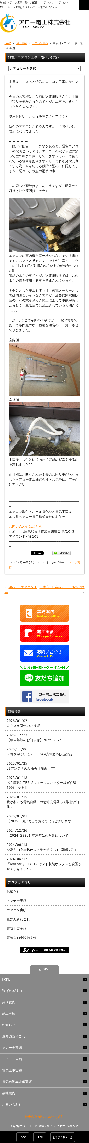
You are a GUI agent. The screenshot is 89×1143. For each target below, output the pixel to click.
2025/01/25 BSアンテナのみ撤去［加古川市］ (32, 766)
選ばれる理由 (12, 991)
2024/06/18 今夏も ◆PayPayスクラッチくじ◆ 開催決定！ (42, 847)
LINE (40, 1137)
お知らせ (13, 891)
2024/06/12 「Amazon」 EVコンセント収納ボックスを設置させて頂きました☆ (44, 864)
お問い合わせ (12, 1104)
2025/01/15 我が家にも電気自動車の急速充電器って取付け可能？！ (43, 802)
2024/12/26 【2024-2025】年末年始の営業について (37, 833)
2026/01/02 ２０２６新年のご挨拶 (23, 723)
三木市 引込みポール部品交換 (62, 587)
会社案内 (8, 1093)
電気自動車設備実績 (21, 938)
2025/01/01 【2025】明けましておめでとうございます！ (41, 818)
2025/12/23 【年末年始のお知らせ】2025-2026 (34, 737)
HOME (8, 43)
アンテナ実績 (16, 901)
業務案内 (8, 1002)
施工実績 (21, 43)
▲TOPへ (44, 969)
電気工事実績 (16, 929)
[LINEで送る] (61, 553)
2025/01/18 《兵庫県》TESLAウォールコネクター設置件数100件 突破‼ (42, 783)
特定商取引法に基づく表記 (44, 1117)
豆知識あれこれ (18, 919)
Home (23, 1137)
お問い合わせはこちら (25, 527)
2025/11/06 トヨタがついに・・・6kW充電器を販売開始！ (41, 751)
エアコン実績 (40, 43)
